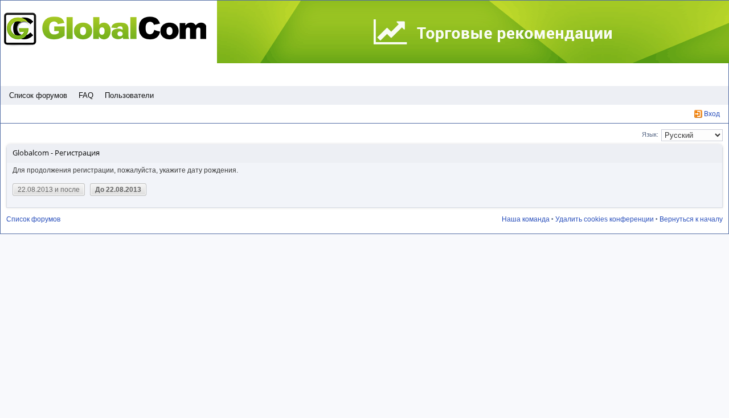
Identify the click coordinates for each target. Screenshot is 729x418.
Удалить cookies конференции (604, 219)
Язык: (650, 134)
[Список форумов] (108, 28)
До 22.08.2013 (118, 190)
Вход (712, 114)
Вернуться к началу (691, 219)
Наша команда (526, 219)
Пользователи (129, 95)
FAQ (86, 95)
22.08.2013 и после (49, 190)
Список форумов (38, 95)
